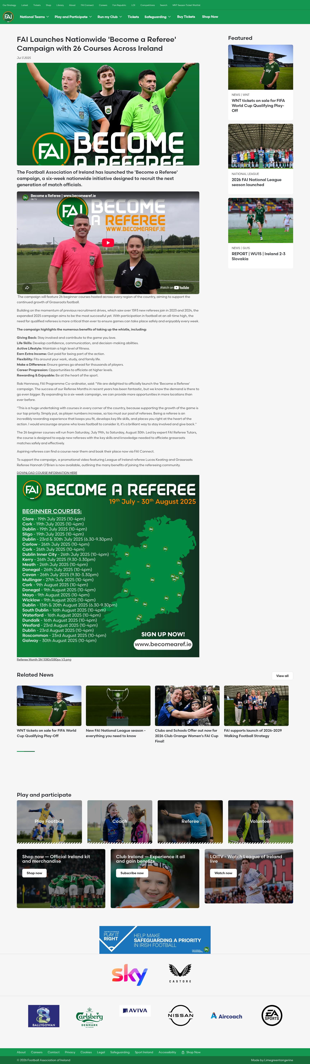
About (72, 5)
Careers (103, 5)
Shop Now (210, 17)
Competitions (147, 5)
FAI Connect (87, 5)
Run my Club (108, 17)
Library (60, 5)
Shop (48, 5)
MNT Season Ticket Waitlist (186, 5)
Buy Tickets (186, 17)
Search (163, 5)
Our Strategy (9, 5)
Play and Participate (71, 17)
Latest (24, 5)
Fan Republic (119, 5)
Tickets (37, 5)
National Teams (32, 17)
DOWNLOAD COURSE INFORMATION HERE (47, 473)
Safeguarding (155, 17)
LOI (133, 5)
